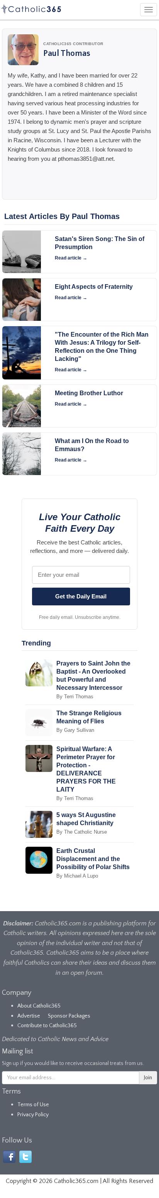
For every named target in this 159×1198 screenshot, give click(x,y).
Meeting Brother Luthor (89, 393)
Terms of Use (33, 1105)
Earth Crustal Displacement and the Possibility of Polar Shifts (93, 859)
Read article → (71, 258)
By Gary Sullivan (75, 730)
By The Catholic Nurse (81, 832)
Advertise (28, 1016)
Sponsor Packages (69, 1016)
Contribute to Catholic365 (47, 1026)
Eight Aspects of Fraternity (94, 286)
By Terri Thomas (74, 696)
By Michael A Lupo (77, 876)
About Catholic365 (39, 1006)
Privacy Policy (33, 1115)
